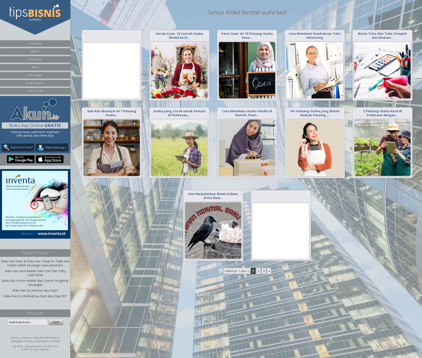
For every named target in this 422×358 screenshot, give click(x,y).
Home (14, 338)
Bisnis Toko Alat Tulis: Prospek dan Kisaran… (382, 35)
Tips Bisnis (18, 346)
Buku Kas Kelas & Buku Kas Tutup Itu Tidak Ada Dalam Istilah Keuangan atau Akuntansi (35, 263)
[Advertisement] (111, 70)
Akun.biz (53, 346)
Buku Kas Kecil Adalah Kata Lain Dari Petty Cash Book (35, 273)
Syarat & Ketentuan (45, 338)
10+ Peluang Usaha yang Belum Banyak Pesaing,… (315, 113)
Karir (35, 67)
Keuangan (35, 75)
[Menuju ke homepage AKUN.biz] (35, 119)
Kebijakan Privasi (21, 341)
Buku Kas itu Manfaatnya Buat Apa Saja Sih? (35, 296)
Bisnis (35, 51)
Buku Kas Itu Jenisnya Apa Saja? (35, 290)
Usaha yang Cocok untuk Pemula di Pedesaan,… (179, 113)
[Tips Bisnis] (35, 20)
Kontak (55, 341)
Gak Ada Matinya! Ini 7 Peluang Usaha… (111, 113)
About (26, 338)
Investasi (35, 59)
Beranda (35, 43)
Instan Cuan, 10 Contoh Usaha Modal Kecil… (179, 35)
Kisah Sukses (35, 83)
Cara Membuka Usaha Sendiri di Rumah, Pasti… (247, 113)
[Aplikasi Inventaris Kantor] (35, 236)
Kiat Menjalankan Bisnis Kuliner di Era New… (213, 196)
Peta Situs (41, 341)
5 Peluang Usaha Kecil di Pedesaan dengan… (382, 113)
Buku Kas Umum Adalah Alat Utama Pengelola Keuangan (35, 283)
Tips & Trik (35, 91)
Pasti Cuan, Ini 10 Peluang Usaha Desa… (247, 35)
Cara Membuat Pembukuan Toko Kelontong (315, 35)
